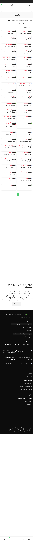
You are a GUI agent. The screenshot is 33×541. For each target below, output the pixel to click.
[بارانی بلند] (8, 97)
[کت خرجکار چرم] (24, 51)
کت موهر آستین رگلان (25, 33)
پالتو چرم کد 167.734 (10, 134)
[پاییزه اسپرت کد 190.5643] (24, 146)
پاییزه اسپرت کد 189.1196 (25, 141)
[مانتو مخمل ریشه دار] (8, 103)
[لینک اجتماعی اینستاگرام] (16, 1)
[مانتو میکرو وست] (24, 132)
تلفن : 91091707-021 (26, 337)
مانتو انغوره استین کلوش (25, 79)
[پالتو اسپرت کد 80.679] (8, 159)
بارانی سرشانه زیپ (11, 86)
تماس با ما (29, 395)
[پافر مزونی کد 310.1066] (8, 146)
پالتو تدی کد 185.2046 (10, 167)
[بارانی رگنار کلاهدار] (8, 110)
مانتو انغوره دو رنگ (26, 99)
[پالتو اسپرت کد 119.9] (8, 178)
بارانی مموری (28, 92)
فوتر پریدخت (28, 40)
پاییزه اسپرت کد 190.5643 (25, 148)
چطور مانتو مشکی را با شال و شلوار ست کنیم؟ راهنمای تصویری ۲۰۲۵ (12, 351)
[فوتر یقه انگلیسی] (24, 44)
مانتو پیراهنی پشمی (10, 79)
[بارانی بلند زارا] (8, 38)
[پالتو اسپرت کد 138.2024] (24, 185)
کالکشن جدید (28, 374)
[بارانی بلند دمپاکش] (8, 90)
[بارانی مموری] (24, 90)
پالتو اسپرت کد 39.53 (26, 180)
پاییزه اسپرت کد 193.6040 (9, 174)
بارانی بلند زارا (12, 40)
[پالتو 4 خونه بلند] (24, 70)
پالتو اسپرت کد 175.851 (25, 174)
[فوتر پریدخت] (24, 38)
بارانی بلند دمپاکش (11, 92)
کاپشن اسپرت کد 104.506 (9, 154)
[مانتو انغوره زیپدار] (24, 110)
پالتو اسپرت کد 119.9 (10, 180)
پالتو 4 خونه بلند (27, 72)
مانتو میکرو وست (27, 134)
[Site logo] (16, 5)
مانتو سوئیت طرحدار (10, 72)
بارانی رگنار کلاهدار (11, 112)
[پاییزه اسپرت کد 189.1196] (24, 139)
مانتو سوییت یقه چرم (10, 46)
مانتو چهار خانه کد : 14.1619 (25, 86)
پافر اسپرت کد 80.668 (26, 161)
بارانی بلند (13, 99)
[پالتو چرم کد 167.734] (8, 132)
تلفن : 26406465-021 (26, 327)
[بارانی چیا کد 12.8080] (24, 57)
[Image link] (16, 314)
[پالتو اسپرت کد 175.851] (24, 172)
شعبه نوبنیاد (29, 404)
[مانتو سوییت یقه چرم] (8, 44)
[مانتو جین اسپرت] (24, 116)
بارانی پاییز (28, 66)
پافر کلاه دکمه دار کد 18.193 (24, 125)
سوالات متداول (28, 383)
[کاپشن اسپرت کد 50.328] (8, 139)
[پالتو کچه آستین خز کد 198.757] (8, 123)
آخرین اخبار (29, 377)
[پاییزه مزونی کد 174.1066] (24, 152)
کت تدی (13, 53)
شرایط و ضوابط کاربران (26, 389)
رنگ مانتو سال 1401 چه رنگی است (11, 364)
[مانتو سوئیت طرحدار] (8, 70)
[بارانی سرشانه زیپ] (8, 83)
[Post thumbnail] (27, 346)
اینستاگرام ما (29, 371)
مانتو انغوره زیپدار (27, 112)
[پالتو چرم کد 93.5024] (24, 165)
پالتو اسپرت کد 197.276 (9, 187)
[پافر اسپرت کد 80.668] (24, 159)
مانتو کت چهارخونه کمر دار (9, 118)
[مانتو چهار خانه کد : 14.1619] (24, 83)
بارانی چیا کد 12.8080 (26, 59)
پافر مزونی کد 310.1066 (10, 148)
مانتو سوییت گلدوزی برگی (9, 59)
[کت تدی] (8, 51)
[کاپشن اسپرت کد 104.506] (8, 152)
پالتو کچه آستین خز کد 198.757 (9, 127)
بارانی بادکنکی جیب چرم (10, 66)
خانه (31, 20)
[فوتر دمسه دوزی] (8, 31)
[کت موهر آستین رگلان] (24, 31)
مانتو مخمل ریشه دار (10, 105)
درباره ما (30, 392)
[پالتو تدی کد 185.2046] (8, 165)
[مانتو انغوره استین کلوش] (24, 77)
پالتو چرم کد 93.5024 (26, 167)
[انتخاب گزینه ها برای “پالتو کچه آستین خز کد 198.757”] (3, 124)
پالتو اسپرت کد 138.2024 (25, 187)
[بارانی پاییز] (24, 64)
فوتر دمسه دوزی (11, 33)
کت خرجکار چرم (27, 53)
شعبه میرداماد (28, 401)
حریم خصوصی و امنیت (26, 386)
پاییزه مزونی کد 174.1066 (25, 154)
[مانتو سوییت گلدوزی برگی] (8, 57)
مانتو (10, 284)
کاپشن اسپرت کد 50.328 (9, 141)
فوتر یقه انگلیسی (27, 46)
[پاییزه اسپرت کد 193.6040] (8, 172)
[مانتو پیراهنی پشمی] (8, 77)
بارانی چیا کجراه (27, 105)
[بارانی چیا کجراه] (24, 103)
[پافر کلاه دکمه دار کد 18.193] (24, 123)
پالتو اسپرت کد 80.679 (10, 161)
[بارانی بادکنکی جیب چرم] (8, 64)
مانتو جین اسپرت (27, 118)
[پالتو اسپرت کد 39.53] (24, 178)
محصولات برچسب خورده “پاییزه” (20, 20)
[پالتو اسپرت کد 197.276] (8, 185)
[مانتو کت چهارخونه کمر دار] (8, 116)
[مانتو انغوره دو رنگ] (24, 97)
